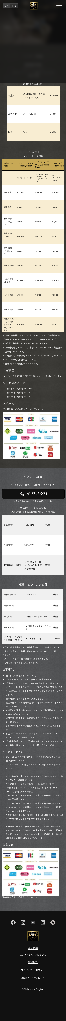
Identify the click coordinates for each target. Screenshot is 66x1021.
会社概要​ (33, 948)
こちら (15, 722)
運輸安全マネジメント (33, 977)
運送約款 (33, 962)
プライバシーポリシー (33, 970)
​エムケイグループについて (33, 954)
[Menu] (59, 5)
